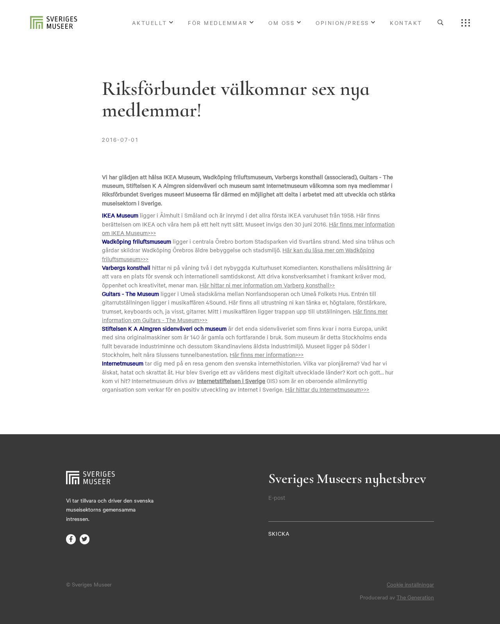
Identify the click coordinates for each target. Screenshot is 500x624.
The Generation (415, 597)
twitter (85, 539)
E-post (276, 497)
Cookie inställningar (410, 584)
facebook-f (71, 539)
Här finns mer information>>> (267, 354)
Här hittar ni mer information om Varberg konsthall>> (267, 285)
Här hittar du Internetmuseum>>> (327, 389)
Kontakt (406, 23)
